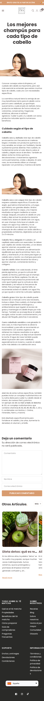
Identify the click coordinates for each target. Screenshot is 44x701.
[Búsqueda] (33, 10)
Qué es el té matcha (11, 608)
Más (37, 504)
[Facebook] (16, 694)
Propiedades (8, 612)
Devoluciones (8, 657)
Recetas (34, 608)
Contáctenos (8, 661)
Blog (32, 612)
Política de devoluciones (36, 670)
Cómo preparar (9, 623)
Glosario (34, 633)
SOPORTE (7, 648)
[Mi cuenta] (37, 10)
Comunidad (35, 630)
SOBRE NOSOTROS (36, 602)
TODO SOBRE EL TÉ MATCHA (11, 602)
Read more (7, 577)
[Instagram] (22, 694)
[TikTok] (28, 694)
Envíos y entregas (10, 653)
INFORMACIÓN (36, 648)
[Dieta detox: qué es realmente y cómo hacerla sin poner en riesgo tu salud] (20, 529)
